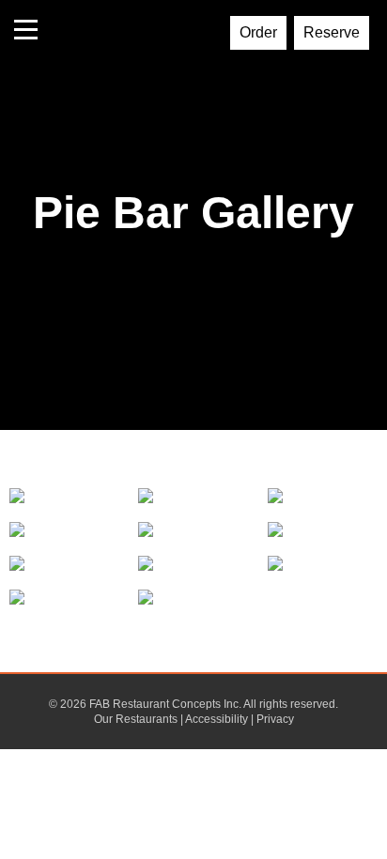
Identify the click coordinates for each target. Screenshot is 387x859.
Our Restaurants (136, 719)
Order (258, 32)
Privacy (275, 719)
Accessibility (216, 719)
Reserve (331, 32)
